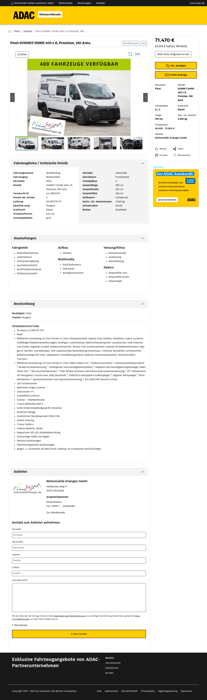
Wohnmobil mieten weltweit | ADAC (34, 3)
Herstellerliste (112, 662)
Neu (144, 43)
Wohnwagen (84, 3)
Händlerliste (111, 667)
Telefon (16, 554)
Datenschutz (111, 691)
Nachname (17, 541)
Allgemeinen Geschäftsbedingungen (69, 616)
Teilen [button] (181, 148)
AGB (99, 691)
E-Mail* (16, 567)
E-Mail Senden (79, 634)
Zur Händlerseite (55, 512)
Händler (100, 3)
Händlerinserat (130, 43)
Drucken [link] (164, 155)
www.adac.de (197, 3)
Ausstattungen (25, 238)
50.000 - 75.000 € (165, 128)
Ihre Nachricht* (20, 580)
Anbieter (20, 472)
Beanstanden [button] (184, 155)
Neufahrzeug (53, 173)
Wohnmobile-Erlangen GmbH (171, 137)
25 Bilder (22, 54)
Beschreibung (24, 304)
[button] (12, 97)
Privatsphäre (148, 691)
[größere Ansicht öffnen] (130, 53)
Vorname (16, 529)
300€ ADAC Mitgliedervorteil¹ (173, 54)
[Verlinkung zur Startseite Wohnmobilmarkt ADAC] (21, 14)
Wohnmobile (66, 3)
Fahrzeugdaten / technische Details (41, 163)
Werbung (158, 167)
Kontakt (109, 672)
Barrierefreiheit (130, 691)
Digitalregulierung (167, 691)
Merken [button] (163, 148)
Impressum (186, 691)
